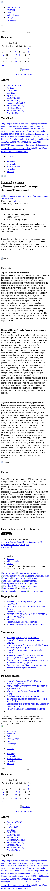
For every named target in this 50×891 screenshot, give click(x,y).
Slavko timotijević (19, 139)
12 (11, 55)
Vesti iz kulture (13, 7)
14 (20, 55)
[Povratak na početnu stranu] (2, 726)
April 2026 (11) (13, 95)
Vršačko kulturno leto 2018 (17, 152)
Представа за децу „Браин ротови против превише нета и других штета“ (26, 666)
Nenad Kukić (29, 134)
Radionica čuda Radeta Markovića (22, 622)
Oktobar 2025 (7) (14, 108)
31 (3, 64)
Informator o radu (14, 166)
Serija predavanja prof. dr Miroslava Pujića (25, 624)
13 (16, 55)
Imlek (40, 129)
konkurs (23, 131)
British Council (18, 124)
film (27, 124)
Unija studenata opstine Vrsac (23, 145)
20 (16, 58)
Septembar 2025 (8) (15, 110)
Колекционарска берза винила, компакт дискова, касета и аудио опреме (25, 656)
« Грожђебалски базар (11, 542)
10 (3, 55)
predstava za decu (25, 136)
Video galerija (13, 15)
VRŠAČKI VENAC (25, 74)
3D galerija (6, 124)
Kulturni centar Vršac (36, 131)
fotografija (33, 124)
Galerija (10, 12)
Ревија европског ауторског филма (23, 637)
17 (3, 58)
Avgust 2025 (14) (14, 113)
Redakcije (11, 161)
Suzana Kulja (16, 142)
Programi (11, 10)
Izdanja (10, 17)
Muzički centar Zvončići (12, 134)
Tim (8, 159)
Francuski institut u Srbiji (26, 129)
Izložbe (17, 201)
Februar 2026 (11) (14, 100)
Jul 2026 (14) (12, 88)
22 (24, 58)
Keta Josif (16, 131)
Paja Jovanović (41, 134)
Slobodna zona (34, 139)
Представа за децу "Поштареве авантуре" (26, 709)
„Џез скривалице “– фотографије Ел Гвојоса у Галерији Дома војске (27, 646)
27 (16, 61)
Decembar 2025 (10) (16, 103)
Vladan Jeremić (41, 145)
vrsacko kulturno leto (16, 148)
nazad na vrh (6, 547)
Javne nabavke (13, 164)
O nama (10, 156)
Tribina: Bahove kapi (16, 612)
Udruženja (11, 20)
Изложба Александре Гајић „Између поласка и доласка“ (24, 682)
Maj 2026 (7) (12, 93)
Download (11, 169)
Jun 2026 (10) (13, 90)
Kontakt (10, 171)
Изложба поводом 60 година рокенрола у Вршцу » (21, 543)
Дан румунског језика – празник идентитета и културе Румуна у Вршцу (27, 661)
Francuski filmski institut (25, 126)
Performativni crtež (9, 136)
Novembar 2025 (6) (15, 105)
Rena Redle (37, 136)
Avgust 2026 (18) (14, 85)
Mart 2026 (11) (13, 98)
